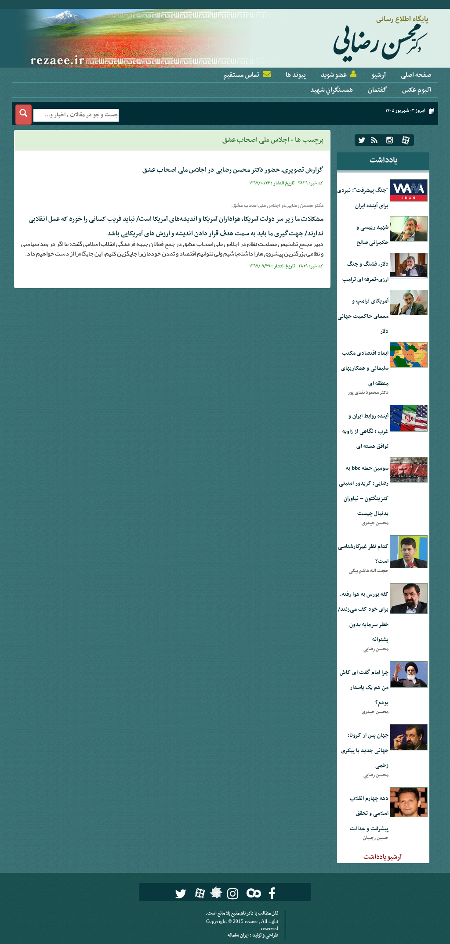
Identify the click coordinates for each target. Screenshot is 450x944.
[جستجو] (23, 114)
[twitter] (362, 140)
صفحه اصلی (416, 75)
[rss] (374, 140)
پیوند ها (296, 75)
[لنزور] (215, 895)
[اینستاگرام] (389, 140)
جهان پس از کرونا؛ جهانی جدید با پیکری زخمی (364, 751)
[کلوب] (252, 893)
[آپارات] (406, 140)
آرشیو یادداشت (382, 857)
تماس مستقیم (241, 75)
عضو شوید (334, 75)
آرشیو (378, 75)
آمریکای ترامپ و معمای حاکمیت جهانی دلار (363, 316)
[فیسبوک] (272, 893)
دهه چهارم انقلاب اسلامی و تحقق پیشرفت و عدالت (369, 814)
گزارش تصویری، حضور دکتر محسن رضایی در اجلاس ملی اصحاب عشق (232, 170)
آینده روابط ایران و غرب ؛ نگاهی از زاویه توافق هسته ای (365, 431)
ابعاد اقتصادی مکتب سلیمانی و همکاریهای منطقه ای (364, 369)
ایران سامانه (239, 935)
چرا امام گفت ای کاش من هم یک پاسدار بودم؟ (364, 688)
